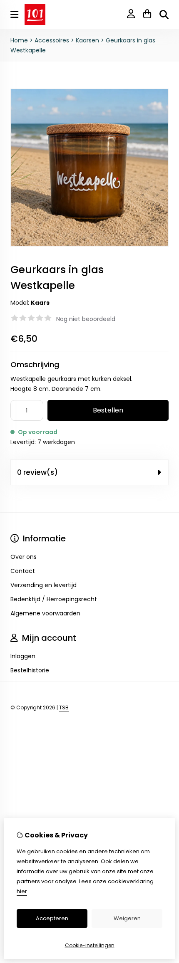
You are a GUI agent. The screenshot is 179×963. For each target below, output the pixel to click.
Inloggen (22, 656)
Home (19, 40)
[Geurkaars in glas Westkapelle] (89, 244)
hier (22, 891)
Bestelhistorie (29, 670)
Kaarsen (87, 40)
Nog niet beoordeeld (85, 319)
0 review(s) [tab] (37, 472)
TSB (64, 707)
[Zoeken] (164, 14)
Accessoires (52, 40)
